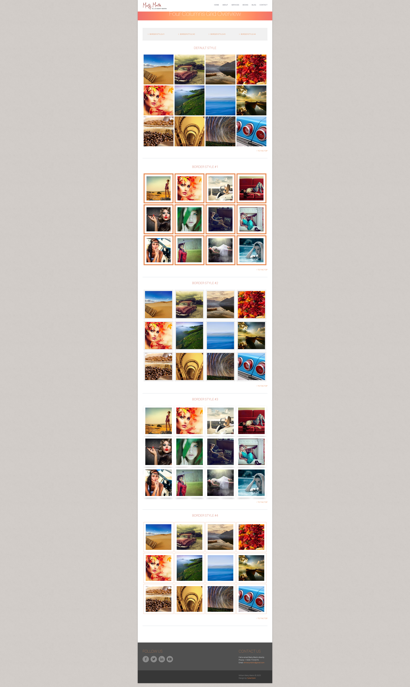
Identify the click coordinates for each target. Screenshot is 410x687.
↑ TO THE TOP (261, 151)
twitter (154, 659)
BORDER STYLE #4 (248, 34)
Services (235, 5)
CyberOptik (251, 678)
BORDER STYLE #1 (157, 34)
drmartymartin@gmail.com (254, 663)
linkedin (162, 659)
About (225, 5)
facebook (146, 659)
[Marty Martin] (155, 4)
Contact (263, 5)
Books (245, 5)
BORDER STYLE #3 (217, 34)
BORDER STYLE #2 (187, 34)
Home (216, 5)
